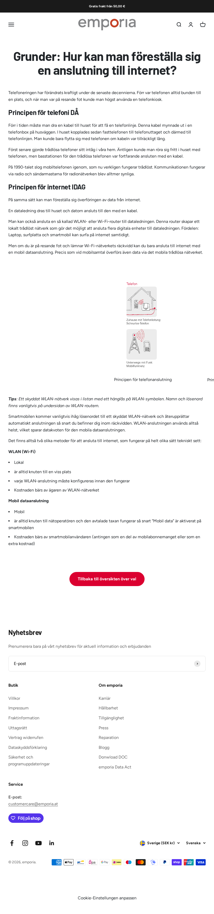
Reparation (109, 737)
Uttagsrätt (17, 727)
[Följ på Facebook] (11, 843)
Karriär (104, 698)
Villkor (14, 698)
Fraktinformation (23, 717)
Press (103, 727)
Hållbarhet (108, 707)
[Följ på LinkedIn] (51, 843)
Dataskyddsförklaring (27, 747)
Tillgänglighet (111, 717)
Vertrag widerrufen (25, 737)
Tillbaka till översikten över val (107, 578)
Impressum (18, 707)
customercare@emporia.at (33, 803)
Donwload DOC (113, 757)
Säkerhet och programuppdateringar (29, 760)
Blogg (104, 747)
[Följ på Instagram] (25, 843)
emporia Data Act (115, 767)
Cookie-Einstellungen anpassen (107, 897)
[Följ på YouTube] (38, 843)
